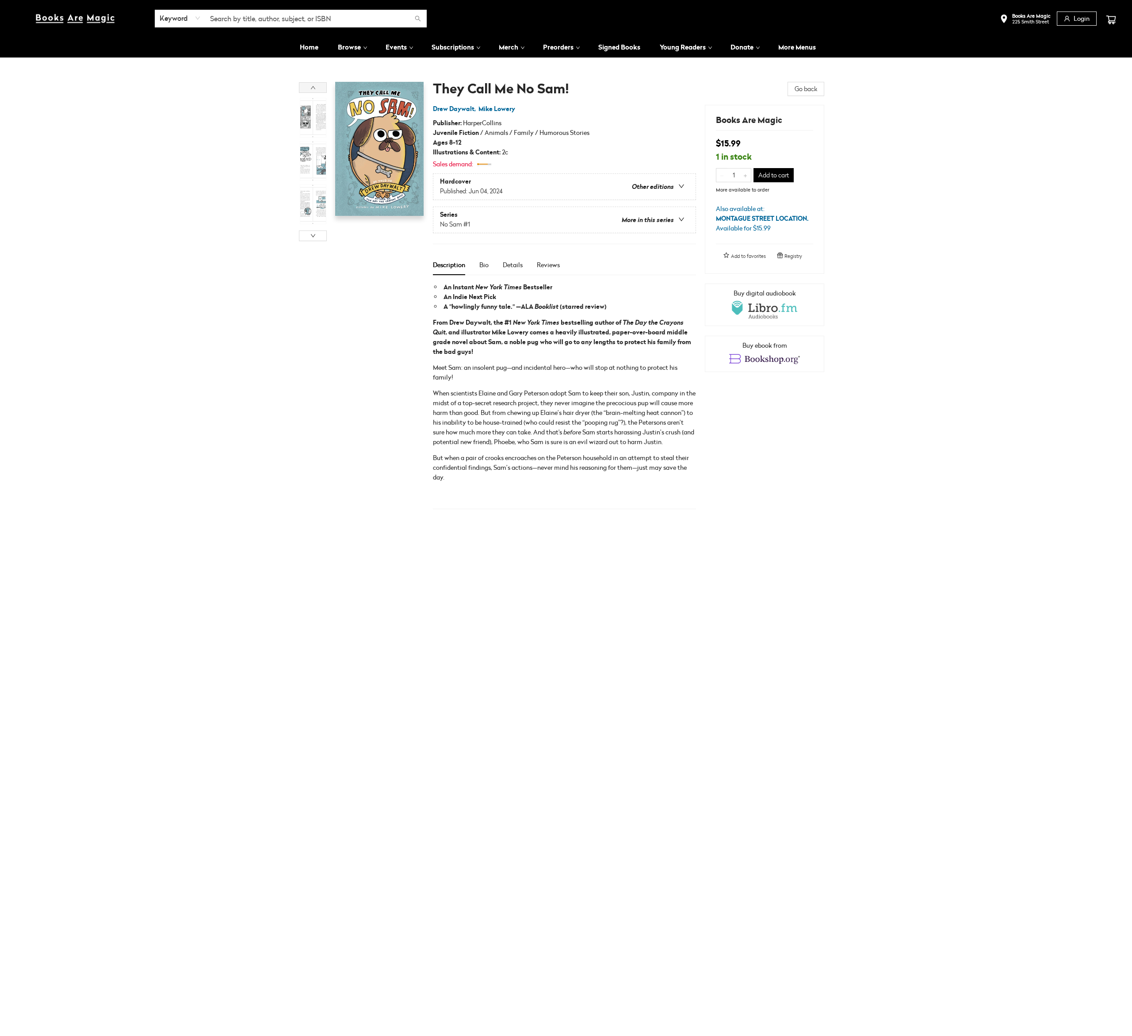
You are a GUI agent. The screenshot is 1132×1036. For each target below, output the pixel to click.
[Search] (418, 18)
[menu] (566, 47)
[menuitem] (309, 47)
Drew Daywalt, (455, 108)
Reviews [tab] (548, 265)
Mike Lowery (496, 108)
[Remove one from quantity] (721, 175)
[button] (1025, 19)
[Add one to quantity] (745, 175)
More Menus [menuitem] (797, 47)
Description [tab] (449, 265)
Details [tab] (513, 265)
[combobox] (180, 18)
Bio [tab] (484, 265)
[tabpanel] (564, 395)
